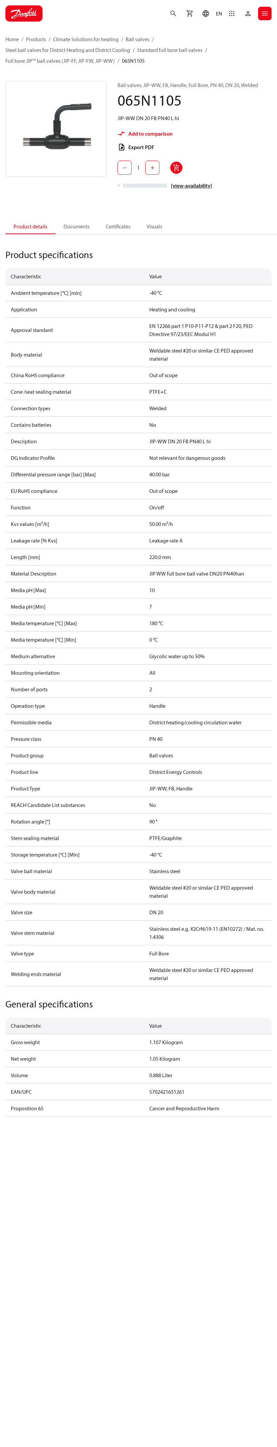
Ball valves (137, 39)
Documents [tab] (77, 226)
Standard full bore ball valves (169, 50)
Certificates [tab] (118, 226)
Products (36, 39)
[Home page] (24, 13)
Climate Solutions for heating (86, 39)
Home (12, 39)
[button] (210, 13)
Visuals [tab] (154, 226)
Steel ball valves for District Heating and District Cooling (67, 50)
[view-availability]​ (191, 185)
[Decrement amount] (125, 168)
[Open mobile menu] (265, 13)
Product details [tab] (30, 226)
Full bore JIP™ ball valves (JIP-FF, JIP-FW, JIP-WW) (60, 60)
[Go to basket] (189, 13)
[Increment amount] (152, 168)
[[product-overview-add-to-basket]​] (176, 168)
